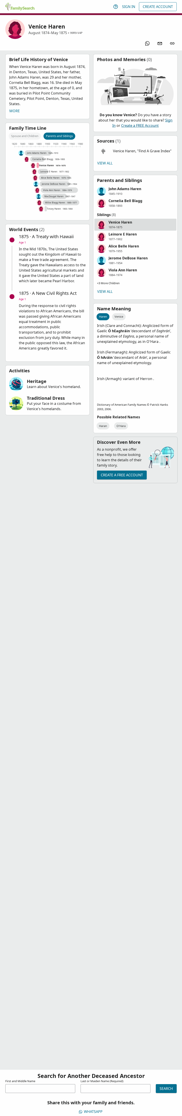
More (14, 110)
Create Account (158, 6)
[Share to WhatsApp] (147, 43)
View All (105, 163)
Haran (103, 426)
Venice (119, 317)
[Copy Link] (172, 43)
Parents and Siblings (59, 136)
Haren (103, 317)
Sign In (128, 6)
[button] (135, 151)
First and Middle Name (20, 1081)
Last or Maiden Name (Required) (102, 1081)
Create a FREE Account (140, 125)
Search (166, 1088)
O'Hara (121, 426)
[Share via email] (159, 43)
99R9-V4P (76, 33)
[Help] (115, 6)
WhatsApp (93, 1111)
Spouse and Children (24, 136)
